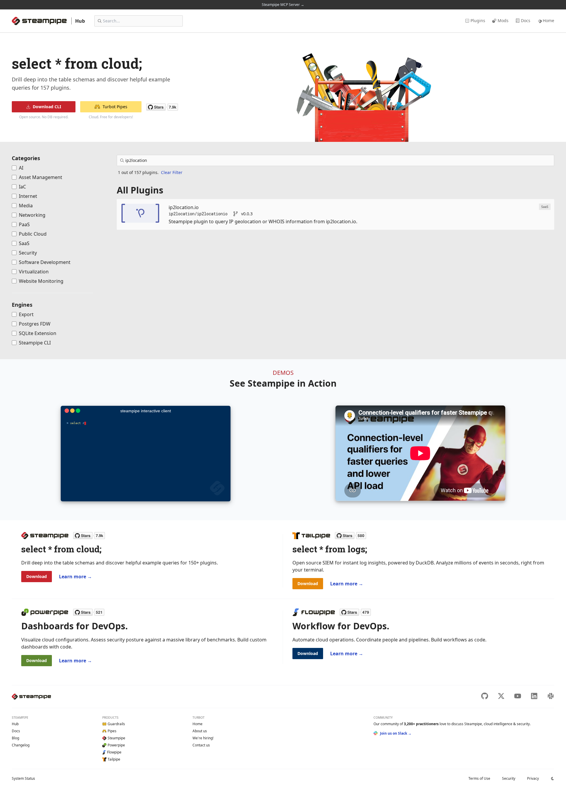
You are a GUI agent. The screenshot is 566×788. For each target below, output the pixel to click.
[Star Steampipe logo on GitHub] (89, 535)
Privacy (533, 778)
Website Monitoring (41, 281)
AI (21, 168)
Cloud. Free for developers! (111, 117)
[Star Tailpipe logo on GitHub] (350, 535)
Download (36, 576)
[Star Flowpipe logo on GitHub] (355, 612)
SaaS (24, 243)
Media (26, 205)
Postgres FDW (34, 324)
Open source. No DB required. (43, 117)
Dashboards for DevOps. (74, 626)
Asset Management (40, 177)
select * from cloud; (61, 549)
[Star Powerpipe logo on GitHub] (88, 612)
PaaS (24, 224)
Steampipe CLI (35, 342)
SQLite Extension (37, 333)
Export (26, 314)
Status (23, 778)
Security (28, 252)
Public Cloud (33, 234)
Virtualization (34, 271)
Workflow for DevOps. (340, 626)
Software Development (44, 262)
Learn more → (75, 576)
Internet (28, 196)
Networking (32, 215)
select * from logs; (329, 549)
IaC (22, 186)
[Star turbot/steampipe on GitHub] (162, 107)
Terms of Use (479, 778)
